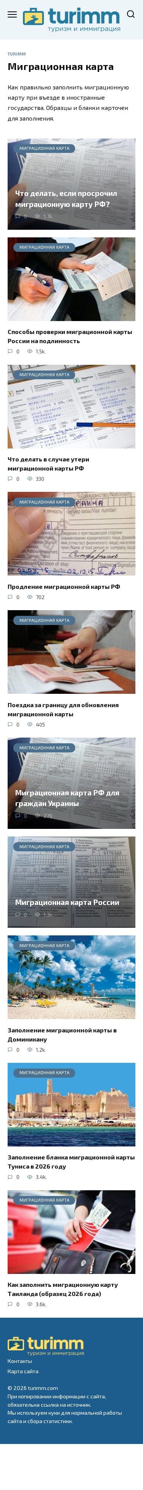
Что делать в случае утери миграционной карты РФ (48, 463)
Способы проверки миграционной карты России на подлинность (70, 336)
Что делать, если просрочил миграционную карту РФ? (66, 198)
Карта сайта (23, 1371)
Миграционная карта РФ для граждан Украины (67, 798)
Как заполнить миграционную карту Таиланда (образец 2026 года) (63, 1289)
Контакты (20, 1361)
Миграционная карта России (67, 902)
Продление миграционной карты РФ (64, 586)
